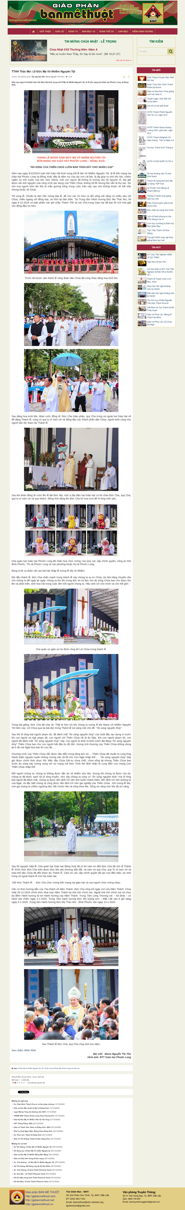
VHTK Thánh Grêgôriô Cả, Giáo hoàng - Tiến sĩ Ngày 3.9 (160, 139)
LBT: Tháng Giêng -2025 (23, 1123)
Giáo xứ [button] (59, 31)
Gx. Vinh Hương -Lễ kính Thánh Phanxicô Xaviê (32, 1170)
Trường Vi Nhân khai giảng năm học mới (159, 197)
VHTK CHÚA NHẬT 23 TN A (160, 161)
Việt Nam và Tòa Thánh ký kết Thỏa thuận (160, 309)
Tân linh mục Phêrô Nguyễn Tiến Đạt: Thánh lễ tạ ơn (159, 302)
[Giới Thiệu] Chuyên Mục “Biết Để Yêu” (160, 79)
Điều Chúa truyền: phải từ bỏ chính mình (160, 204)
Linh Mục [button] (123, 31)
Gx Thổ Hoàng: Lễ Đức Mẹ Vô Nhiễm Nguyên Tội (33, 1147)
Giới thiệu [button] (45, 31)
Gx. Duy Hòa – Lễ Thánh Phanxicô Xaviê (29, 1174)
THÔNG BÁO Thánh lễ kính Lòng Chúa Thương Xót (34, 1116)
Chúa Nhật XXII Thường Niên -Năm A (74, 49)
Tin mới (156, 70)
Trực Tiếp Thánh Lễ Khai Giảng (158, 232)
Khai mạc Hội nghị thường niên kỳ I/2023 (158, 287)
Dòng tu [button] (73, 31)
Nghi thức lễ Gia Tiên (156, 261)
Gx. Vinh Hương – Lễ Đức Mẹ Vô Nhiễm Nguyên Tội (34, 1162)
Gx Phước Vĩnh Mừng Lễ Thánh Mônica (158, 189)
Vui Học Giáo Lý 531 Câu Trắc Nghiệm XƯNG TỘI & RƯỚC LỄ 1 (160, 272)
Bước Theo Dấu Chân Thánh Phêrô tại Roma (160, 86)
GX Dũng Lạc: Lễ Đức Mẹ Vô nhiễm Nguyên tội (32, 1151)
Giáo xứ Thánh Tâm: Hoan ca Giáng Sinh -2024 (32, 1127)
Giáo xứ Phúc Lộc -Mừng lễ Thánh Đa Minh (159, 316)
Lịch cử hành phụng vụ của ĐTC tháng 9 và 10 (159, 218)
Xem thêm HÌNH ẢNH (24, 1050)
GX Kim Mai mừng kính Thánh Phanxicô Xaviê (32, 1177)
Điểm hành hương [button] (142, 31)
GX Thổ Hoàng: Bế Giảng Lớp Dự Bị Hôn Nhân (32, 1166)
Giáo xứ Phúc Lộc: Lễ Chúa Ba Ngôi (159, 323)
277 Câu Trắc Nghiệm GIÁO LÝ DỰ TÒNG (159, 256)
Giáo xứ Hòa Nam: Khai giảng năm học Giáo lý (160, 93)
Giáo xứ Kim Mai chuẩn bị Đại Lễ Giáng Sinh (31, 1108)
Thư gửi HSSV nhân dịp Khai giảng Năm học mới (160, 239)
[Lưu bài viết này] (129, 76)
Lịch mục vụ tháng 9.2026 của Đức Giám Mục (160, 225)
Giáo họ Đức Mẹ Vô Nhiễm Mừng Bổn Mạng (31, 1154)
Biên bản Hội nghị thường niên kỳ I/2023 (160, 294)
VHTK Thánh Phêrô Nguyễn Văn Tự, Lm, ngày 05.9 (159, 113)
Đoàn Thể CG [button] (106, 31)
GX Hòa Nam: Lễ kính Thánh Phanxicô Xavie (31, 1181)
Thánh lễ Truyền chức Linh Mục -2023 (159, 280)
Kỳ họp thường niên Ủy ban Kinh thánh (159, 175)
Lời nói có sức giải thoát (157, 105)
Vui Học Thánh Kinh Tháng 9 (160, 147)
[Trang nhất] (33, 31)
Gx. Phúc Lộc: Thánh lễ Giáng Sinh (27, 1135)
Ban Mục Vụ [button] (88, 31)
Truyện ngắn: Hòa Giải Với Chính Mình (159, 100)
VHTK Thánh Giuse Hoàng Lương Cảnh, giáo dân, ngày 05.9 (160, 130)
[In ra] (124, 76)
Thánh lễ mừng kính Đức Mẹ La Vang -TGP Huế (160, 182)
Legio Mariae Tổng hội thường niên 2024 (30, 1112)
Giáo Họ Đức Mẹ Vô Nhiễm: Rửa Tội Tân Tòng (31, 1119)
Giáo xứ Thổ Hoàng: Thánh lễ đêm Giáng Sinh (32, 1139)
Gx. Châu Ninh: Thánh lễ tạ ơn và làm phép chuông (34, 1104)
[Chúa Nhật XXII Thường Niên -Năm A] (29, 50)
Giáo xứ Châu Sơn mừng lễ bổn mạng (29, 1158)
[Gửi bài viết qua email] (119, 76)
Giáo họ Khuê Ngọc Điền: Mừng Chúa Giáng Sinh (33, 1131)
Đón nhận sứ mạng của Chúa (160, 210)
